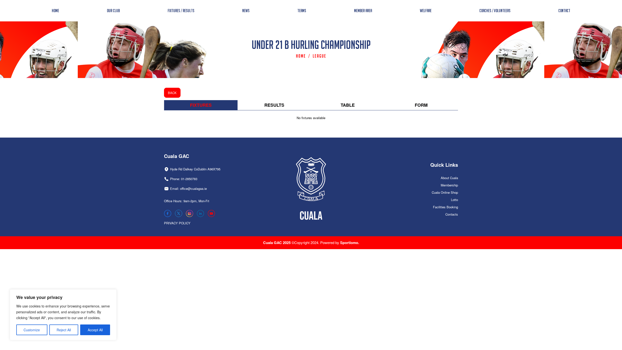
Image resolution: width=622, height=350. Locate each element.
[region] (63, 314)
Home (301, 56)
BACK (172, 92)
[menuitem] (55, 10)
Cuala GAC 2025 (277, 242)
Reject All (64, 329)
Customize (32, 329)
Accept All (95, 329)
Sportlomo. (349, 242)
